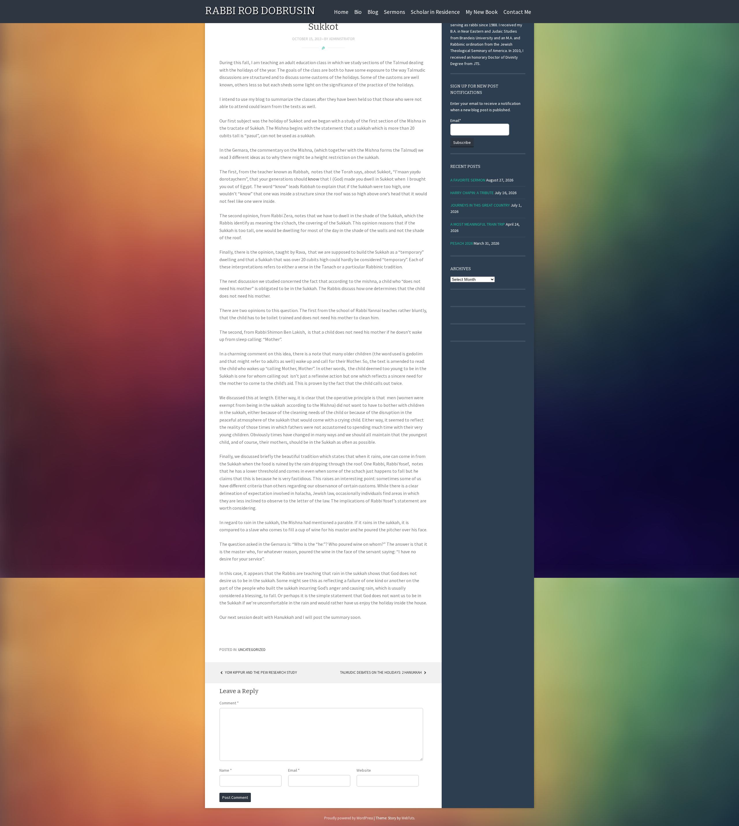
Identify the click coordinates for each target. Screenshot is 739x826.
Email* (455, 120)
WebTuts (408, 818)
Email (294, 770)
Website (364, 770)
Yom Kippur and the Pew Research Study (260, 672)
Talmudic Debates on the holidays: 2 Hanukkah (381, 672)
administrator (342, 38)
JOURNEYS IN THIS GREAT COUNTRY (480, 205)
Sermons (394, 11)
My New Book (482, 11)
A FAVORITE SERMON (467, 180)
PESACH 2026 (461, 243)
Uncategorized (252, 649)
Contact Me (517, 11)
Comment (229, 703)
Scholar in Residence (435, 11)
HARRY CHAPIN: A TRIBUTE (472, 192)
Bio (358, 11)
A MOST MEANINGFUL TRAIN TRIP (477, 224)
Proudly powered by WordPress (348, 818)
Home (341, 11)
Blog (372, 11)
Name (225, 770)
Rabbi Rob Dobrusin (260, 10)
